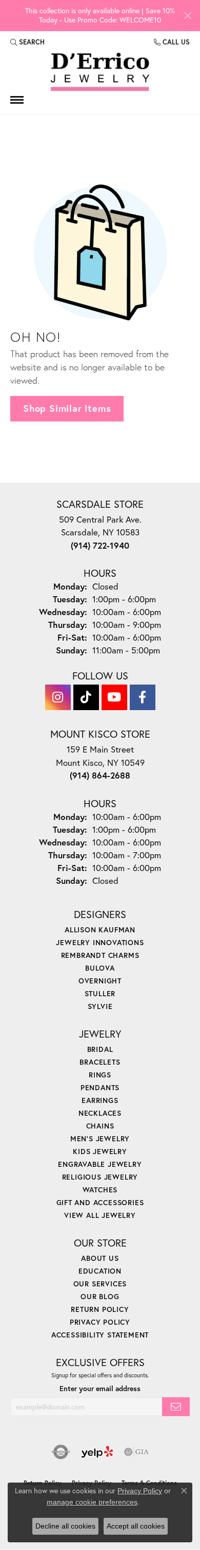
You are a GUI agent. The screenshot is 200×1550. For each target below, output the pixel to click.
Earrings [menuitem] (100, 1100)
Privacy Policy (100, 1322)
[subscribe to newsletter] (176, 1406)
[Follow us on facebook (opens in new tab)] (142, 697)
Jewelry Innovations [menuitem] (100, 942)
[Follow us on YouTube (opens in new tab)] (114, 697)
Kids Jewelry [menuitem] (100, 1151)
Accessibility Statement (100, 1335)
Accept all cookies (136, 1526)
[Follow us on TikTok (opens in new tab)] (86, 697)
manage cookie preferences (92, 1502)
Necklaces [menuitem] (100, 1113)
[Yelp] (97, 1452)
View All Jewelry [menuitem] (100, 1215)
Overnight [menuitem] (100, 980)
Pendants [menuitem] (100, 1087)
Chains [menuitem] (100, 1126)
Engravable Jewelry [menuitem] (100, 1164)
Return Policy (100, 1309)
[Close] (187, 15)
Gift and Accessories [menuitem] (100, 1202)
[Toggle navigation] (17, 100)
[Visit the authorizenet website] (60, 1452)
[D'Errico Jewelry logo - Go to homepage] (100, 72)
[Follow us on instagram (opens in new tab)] (58, 697)
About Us (99, 1258)
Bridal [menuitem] (100, 1049)
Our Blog (100, 1296)
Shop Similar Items (67, 408)
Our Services (100, 1283)
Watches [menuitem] (100, 1189)
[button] (27, 42)
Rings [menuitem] (100, 1074)
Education (100, 1271)
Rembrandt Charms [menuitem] (100, 955)
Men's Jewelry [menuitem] (100, 1138)
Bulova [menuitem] (100, 968)
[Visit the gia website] (136, 1452)
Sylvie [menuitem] (100, 1006)
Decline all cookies (65, 1526)
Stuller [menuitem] (100, 993)
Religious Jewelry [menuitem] (100, 1177)
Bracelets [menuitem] (99, 1062)
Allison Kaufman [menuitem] (100, 929)
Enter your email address (100, 1388)
